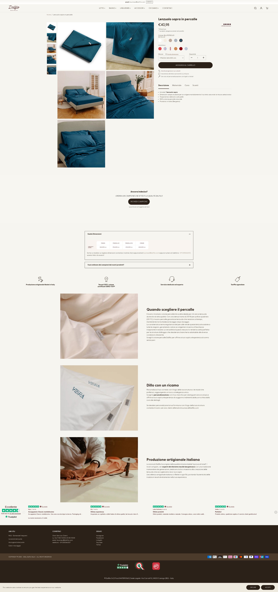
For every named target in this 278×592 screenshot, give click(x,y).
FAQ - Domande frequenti (18, 536)
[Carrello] (267, 8)
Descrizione (163, 85)
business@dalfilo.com (151, 253)
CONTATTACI (167, 8)
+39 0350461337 (184, 253)
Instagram (100, 536)
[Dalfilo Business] (14, 8)
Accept (268, 587)
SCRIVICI (149, 2)
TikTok (98, 545)
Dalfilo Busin (31, 557)
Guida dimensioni (173, 54)
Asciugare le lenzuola (16, 542)
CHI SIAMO (153, 8)
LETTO (101, 8)
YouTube (99, 542)
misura (160, 54)
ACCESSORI (139, 8)
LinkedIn (99, 540)
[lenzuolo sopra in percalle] (81, 46)
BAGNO (112, 8)
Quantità (192, 54)
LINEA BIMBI (125, 8)
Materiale (176, 85)
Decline (253, 587)
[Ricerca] (255, 8)
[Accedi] (261, 8)
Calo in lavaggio (15, 546)
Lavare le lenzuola (15, 539)
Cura (187, 85)
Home (49, 15)
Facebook (100, 538)
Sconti (195, 85)
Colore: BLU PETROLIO (166, 35)
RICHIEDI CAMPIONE (139, 202)
